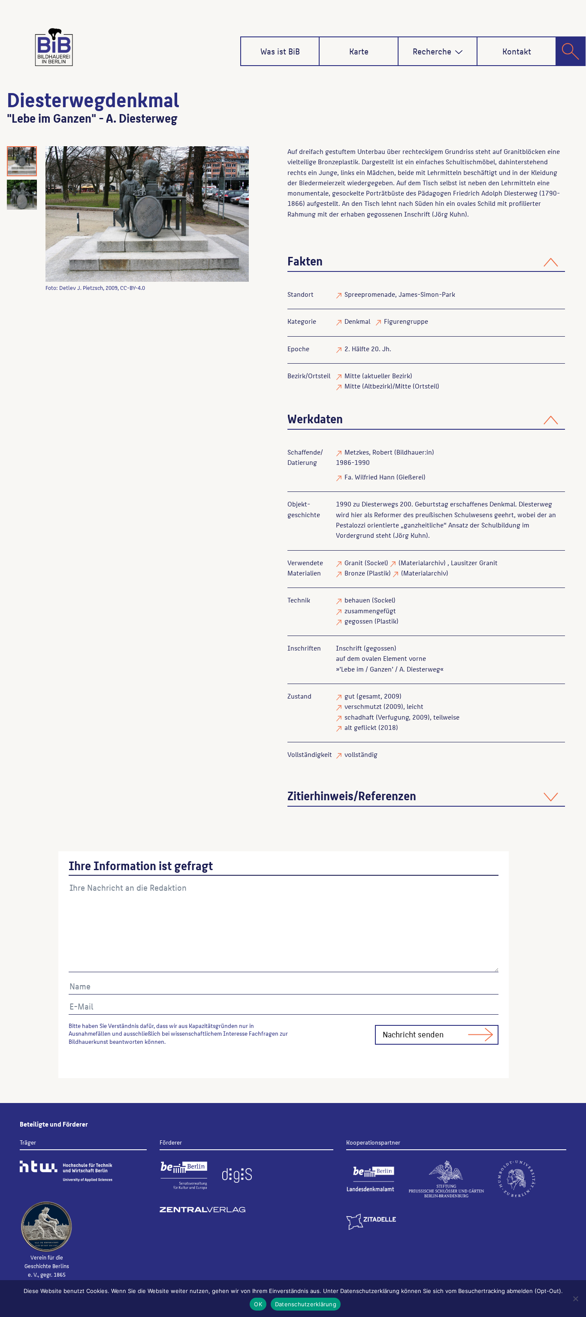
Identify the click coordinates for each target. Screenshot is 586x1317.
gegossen (358, 620)
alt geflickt (360, 727)
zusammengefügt (370, 610)
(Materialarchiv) (422, 562)
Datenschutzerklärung (305, 1304)
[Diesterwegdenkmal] (147, 214)
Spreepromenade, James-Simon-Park (399, 294)
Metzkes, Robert (368, 451)
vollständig (361, 754)
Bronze (354, 572)
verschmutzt (363, 706)
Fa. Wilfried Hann (369, 476)
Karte (359, 51)
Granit (353, 562)
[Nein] (575, 1298)
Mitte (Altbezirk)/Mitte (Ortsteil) (391, 385)
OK (258, 1304)
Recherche (432, 51)
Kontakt (516, 51)
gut (349, 695)
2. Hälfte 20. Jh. (367, 348)
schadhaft (359, 716)
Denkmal (357, 321)
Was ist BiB (280, 51)
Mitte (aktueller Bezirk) (378, 375)
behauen (357, 599)
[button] (459, 52)
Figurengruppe (406, 321)
